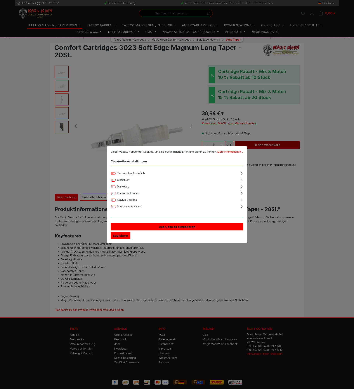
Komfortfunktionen (128, 193)
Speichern (120, 235)
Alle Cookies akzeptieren (177, 227)
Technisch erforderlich (131, 173)
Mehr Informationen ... (230, 151)
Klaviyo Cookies (127, 199)
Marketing (123, 186)
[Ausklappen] (241, 173)
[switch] (113, 180)
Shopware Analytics (129, 206)
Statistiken (123, 179)
